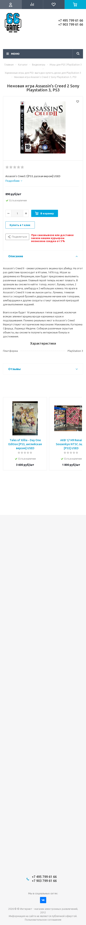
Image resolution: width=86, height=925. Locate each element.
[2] (11, 167)
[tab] (13, 181)
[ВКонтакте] (43, 900)
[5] (22, 167)
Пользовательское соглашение (43, 919)
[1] (7, 167)
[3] (15, 167)
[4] (19, 167)
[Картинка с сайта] (43, 127)
